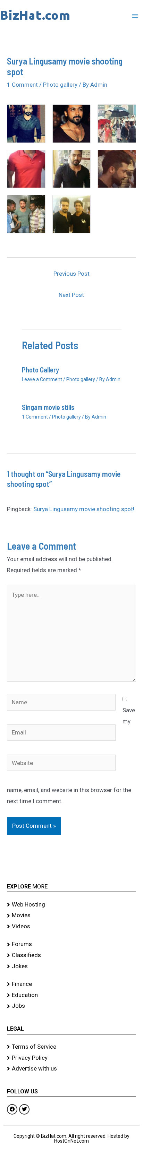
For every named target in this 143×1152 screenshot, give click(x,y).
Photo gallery (60, 84)
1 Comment (22, 84)
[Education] (71, 995)
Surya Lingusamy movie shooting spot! (83, 509)
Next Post (71, 294)
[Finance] (71, 984)
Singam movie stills (48, 407)
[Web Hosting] (71, 904)
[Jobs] (71, 1006)
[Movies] (71, 915)
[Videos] (71, 926)
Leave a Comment (42, 379)
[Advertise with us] (71, 1068)
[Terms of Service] (71, 1046)
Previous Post (71, 273)
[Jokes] (71, 966)
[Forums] (71, 944)
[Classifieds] (71, 955)
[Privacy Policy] (71, 1058)
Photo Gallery (40, 370)
